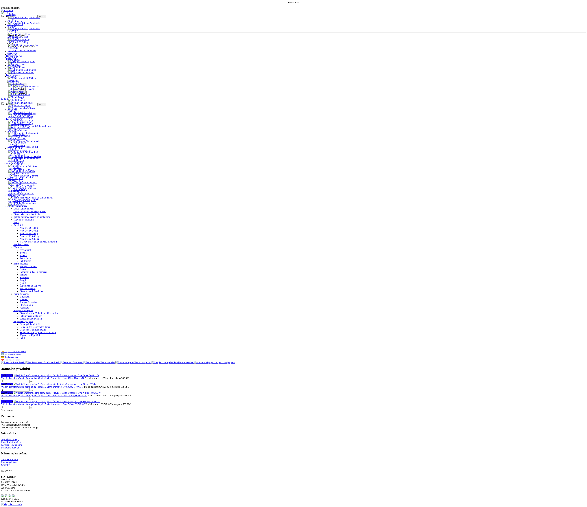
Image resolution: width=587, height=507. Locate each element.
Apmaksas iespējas (10, 439)
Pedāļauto (24, 307)
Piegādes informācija (11, 442)
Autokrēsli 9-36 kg (29, 233)
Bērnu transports (21, 294)
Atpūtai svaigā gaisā (23, 321)
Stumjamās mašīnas (29, 302)
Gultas (23, 269)
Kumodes (24, 277)
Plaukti (23, 283)
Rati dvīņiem (26, 258)
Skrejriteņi (25, 296)
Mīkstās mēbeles (27, 288)
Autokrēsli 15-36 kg (29, 236)
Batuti (16, 222)
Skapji (23, 280)
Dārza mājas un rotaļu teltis (26, 214)
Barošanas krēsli (14, 56)
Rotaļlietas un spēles (23, 310)
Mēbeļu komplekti (28, 266)
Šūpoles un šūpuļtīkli (23, 219)
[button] (296, 87)
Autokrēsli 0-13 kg (29, 228)
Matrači (23, 274)
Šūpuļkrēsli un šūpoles (30, 285)
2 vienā (23, 252)
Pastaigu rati (25, 250)
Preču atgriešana (9, 462)
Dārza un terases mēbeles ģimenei (29, 211)
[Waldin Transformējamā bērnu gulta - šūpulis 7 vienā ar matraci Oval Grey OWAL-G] (56, 384)
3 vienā (23, 255)
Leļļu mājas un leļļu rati (31, 316)
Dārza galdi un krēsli (23, 208)
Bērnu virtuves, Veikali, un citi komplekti (39, 313)
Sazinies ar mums (9, 459)
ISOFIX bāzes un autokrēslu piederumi (38, 241)
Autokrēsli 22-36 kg (29, 239)
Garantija (5, 465)
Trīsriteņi (24, 299)
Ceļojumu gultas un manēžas (33, 272)
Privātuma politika (10, 447)
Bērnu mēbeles (20, 263)
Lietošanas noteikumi (11, 445)
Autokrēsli (18, 225)
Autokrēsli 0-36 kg (29, 230)
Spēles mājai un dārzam (31, 318)
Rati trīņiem (25, 261)
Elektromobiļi (26, 305)
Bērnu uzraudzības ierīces (32, 291)
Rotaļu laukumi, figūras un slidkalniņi (31, 217)
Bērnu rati (18, 247)
